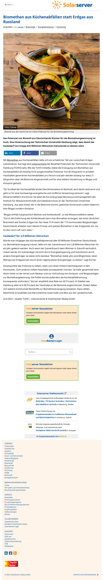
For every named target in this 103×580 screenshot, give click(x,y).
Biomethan (13, 160)
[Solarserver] (72, 5)
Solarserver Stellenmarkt (50, 393)
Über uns (8, 536)
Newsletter (9, 497)
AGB (6, 544)
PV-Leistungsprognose (13, 502)
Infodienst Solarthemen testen (16, 524)
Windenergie (9, 461)
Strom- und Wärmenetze (14, 456)
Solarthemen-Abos (12, 522)
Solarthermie (9, 449)
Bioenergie (30, 27)
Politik (7, 473)
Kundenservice (10, 539)
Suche (7, 485)
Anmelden (33, 320)
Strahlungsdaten (11, 509)
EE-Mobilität (9, 453)
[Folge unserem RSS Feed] (15, 554)
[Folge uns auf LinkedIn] (6, 554)
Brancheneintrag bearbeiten (15, 490)
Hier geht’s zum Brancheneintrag (17, 488)
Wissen (7, 514)
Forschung (61, 27)
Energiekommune (46, 27)
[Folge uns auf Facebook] (10, 554)
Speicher (8, 451)
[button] (12, 153)
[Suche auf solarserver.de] (70, 352)
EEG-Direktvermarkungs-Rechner (17, 505)
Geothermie (9, 468)
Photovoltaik (9, 446)
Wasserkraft (9, 465)
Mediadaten (9, 546)
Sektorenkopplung (11, 458)
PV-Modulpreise (10, 507)
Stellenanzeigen (10, 512)
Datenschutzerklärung (13, 541)
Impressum (9, 534)
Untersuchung (39, 163)
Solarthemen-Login (12, 526)
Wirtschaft (8, 475)
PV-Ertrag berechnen (12, 500)
